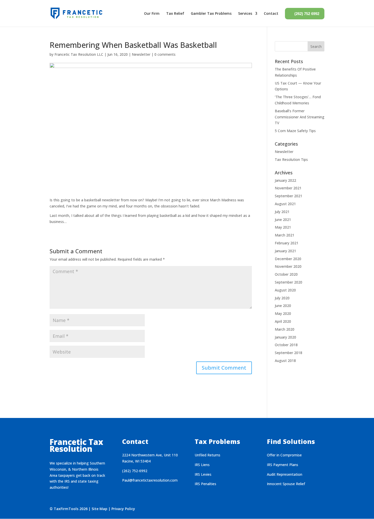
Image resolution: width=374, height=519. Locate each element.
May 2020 (283, 313)
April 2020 (283, 321)
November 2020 (288, 266)
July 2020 (282, 298)
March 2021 (284, 235)
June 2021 (283, 219)
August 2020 (285, 290)
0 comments (165, 54)
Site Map (99, 508)
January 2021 (285, 250)
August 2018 (285, 360)
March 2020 (284, 329)
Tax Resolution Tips (291, 159)
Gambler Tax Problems (211, 13)
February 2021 (286, 243)
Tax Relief (175, 13)
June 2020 (283, 305)
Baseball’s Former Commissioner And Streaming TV (299, 116)
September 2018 (288, 352)
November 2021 (288, 188)
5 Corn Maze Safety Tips (295, 130)
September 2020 (288, 282)
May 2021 (283, 227)
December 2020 (288, 258)
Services (245, 13)
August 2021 (285, 203)
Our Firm (152, 13)
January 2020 (285, 337)
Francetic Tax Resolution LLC (78, 54)
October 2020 (286, 274)
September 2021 (288, 195)
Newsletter (141, 54)
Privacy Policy (123, 508)
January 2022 (285, 180)
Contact (271, 13)
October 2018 (286, 344)
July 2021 (282, 211)
